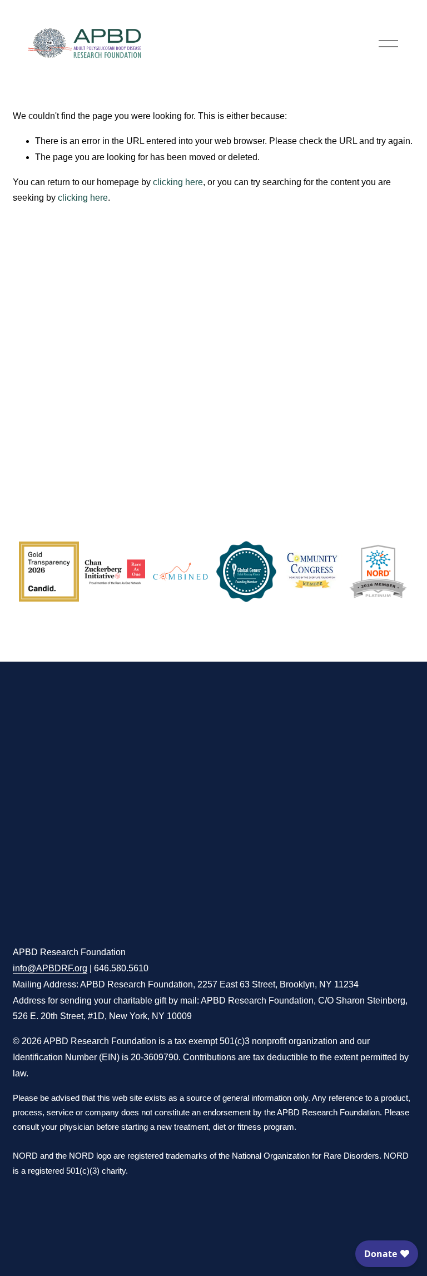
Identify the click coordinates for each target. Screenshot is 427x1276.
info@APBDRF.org (50, 968)
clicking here (178, 182)
